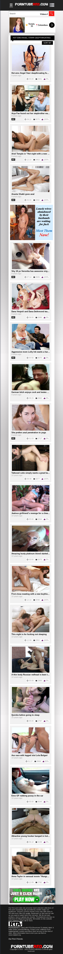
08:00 (31, 317)
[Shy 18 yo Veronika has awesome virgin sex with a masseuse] (31, 268)
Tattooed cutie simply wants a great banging (32, 473)
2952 (37, 640)
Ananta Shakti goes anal (22, 194)
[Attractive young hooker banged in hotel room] (31, 833)
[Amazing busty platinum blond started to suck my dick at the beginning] (31, 551)
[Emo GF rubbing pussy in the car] (31, 793)
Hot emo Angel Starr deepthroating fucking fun (33, 73)
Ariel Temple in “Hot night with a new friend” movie (36, 154)
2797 (40, 721)
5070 (37, 119)
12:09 (29, 640)
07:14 (29, 277)
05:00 (31, 79)
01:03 (31, 438)
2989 (40, 681)
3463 (37, 160)
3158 (40, 842)
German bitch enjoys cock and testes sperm (32, 392)
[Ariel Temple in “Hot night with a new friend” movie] (31, 151)
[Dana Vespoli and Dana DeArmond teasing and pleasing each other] (31, 309)
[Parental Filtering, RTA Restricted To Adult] (15, 926)
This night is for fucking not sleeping (29, 634)
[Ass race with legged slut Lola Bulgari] (31, 753)
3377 (37, 479)
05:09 (31, 681)
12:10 (29, 160)
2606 (37, 277)
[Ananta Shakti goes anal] (31, 191)
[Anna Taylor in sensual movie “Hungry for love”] (31, 874)
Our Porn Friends (16, 939)
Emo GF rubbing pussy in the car (27, 796)
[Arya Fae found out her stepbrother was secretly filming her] (31, 111)
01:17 (30, 761)
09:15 (31, 398)
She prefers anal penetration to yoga (28, 432)
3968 (39, 761)
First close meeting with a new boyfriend (30, 594)
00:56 (31, 358)
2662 (40, 398)
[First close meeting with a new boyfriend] (31, 591)
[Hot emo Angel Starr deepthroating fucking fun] (31, 70)
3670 (40, 358)
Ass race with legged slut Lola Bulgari (29, 755)
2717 (40, 438)
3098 (37, 600)
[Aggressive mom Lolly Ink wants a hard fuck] (31, 349)
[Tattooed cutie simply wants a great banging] (31, 470)
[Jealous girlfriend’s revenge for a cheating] (31, 511)
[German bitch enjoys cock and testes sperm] (31, 389)
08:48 (29, 479)
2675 (40, 560)
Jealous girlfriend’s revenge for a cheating (31, 513)
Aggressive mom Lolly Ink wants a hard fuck (32, 352)
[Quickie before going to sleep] (31, 712)
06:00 (29, 200)
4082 (37, 200)
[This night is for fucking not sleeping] (31, 632)
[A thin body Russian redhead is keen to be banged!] (31, 672)
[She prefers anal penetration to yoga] (31, 430)
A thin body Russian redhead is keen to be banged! (35, 675)
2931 (40, 79)
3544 (40, 802)
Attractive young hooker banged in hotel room (33, 836)
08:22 (29, 119)
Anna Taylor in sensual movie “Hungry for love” (34, 876)
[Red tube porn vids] (31, 6)
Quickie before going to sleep (25, 715)
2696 (40, 317)
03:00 (31, 560)
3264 (40, 519)
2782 (40, 882)
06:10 (31, 842)
